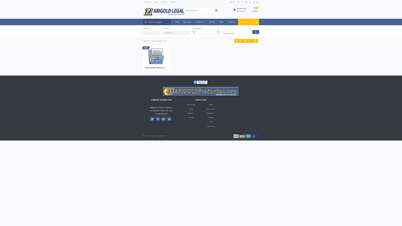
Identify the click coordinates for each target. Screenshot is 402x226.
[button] (176, 33)
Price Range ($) (197, 28)
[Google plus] (246, 2)
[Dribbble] (250, 2)
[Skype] (253, 2)
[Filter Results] (236, 41)
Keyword (146, 28)
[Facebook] (242, 2)
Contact (173, 2)
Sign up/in (147, 2)
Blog (156, 2)
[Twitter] (238, 2)
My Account (191, 105)
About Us (164, 2)
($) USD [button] (233, 2)
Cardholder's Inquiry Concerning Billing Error (164, 68)
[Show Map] (240, 41)
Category (166, 28)
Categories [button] (178, 11)
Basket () (243, 22)
